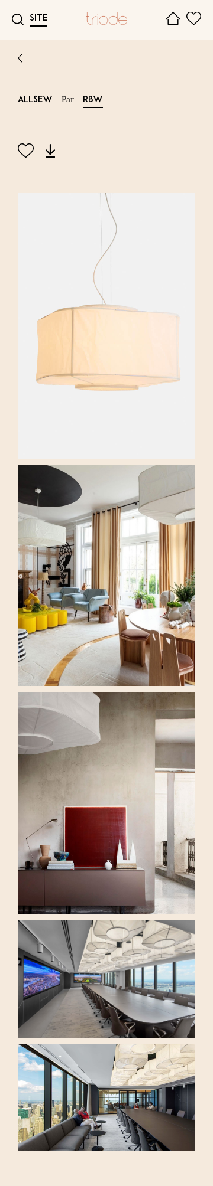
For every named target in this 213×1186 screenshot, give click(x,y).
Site (38, 18)
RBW (93, 100)
